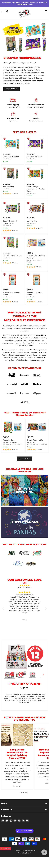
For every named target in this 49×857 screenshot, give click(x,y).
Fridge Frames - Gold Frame (35, 293)
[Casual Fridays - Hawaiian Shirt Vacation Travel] (36, 173)
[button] (4, 608)
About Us (35, 360)
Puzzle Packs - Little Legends (35, 441)
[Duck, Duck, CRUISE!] (13, 143)
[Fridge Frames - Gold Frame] (36, 279)
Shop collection (24, 459)
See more (23, 793)
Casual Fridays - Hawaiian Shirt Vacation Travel (36, 188)
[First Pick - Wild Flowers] (13, 242)
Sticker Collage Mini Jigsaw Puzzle (10, 222)
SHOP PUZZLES (11, 89)
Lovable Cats (32, 221)
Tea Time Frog (8, 186)
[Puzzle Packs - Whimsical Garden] (13, 427)
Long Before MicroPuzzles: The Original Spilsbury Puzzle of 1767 (17, 753)
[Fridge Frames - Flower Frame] (13, 279)
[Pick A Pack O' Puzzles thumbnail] (9, 674)
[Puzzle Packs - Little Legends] (37, 427)
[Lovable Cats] (36, 208)
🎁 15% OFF (5, 848)
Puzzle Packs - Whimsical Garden (10, 441)
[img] (24, 585)
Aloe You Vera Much (34, 157)
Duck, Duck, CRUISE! (11, 157)
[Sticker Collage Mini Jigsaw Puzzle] (13, 208)
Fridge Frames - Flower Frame (12, 293)
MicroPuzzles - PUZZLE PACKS (34, 261)
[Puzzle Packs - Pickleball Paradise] (36, 242)
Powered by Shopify (24, 853)
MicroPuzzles (7, 159)
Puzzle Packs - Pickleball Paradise (36, 257)
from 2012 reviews (24, 587)
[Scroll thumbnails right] (43, 675)
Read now (16, 786)
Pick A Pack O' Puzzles (24, 683)
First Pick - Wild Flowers (12, 256)
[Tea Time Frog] (13, 173)
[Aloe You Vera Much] (36, 143)
